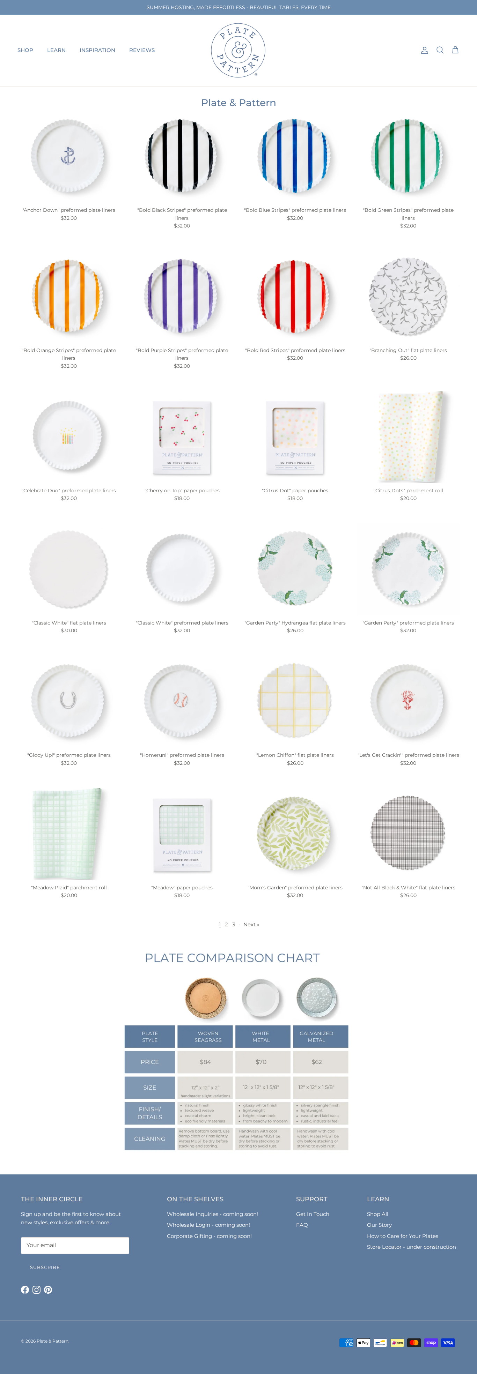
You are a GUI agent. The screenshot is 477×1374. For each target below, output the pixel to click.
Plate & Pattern (52, 1341)
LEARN (56, 50)
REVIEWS (142, 50)
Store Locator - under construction (411, 1247)
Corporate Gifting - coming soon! (209, 1236)
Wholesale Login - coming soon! (208, 1225)
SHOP (25, 50)
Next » (251, 924)
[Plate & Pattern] (238, 50)
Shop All (377, 1214)
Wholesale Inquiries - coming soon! (212, 1214)
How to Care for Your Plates (402, 1236)
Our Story (379, 1225)
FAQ (302, 1225)
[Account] (423, 50)
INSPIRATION (97, 50)
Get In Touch (312, 1214)
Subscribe (45, 1267)
